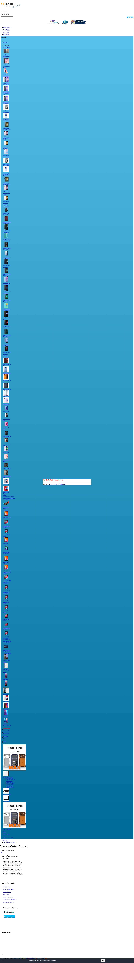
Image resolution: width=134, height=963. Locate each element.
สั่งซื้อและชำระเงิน (62, 484)
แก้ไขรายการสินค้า (52, 484)
